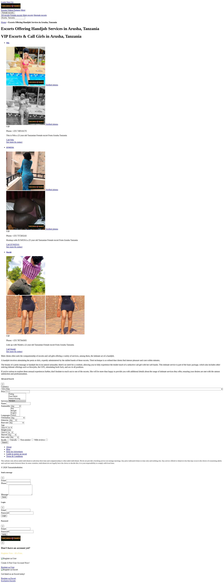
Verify (4, 534)
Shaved (4, 435)
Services (4, 401)
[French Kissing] (17, 399)
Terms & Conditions (14, 456)
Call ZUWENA (12, 244)
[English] (15, 413)
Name (3, 403)
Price (3, 391)
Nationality (5, 406)
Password (5, 513)
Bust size (4, 423)
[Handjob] (17, 401)
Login (3, 2)
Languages (5, 415)
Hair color (5, 437)
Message (4, 494)
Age (3, 425)
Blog (8, 449)
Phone (3, 483)
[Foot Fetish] (17, 396)
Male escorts (28, 15)
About (8, 447)
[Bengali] (15, 411)
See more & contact (14, 142)
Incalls (4, 440)
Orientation (5, 418)
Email (3, 480)
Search (4, 442)
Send (4, 497)
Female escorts (8, 13)
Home (3, 22)
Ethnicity (4, 420)
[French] (15, 415)
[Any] (15, 409)
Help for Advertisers (14, 452)
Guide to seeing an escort (16, 454)
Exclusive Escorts (8, 581)
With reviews (40, 440)
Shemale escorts (40, 15)
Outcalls (13, 440)
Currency (5, 387)
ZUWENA (10, 147)
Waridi (8, 252)
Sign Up (9, 2)
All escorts (5, 15)
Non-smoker (25, 440)
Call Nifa (10, 140)
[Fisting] (17, 394)
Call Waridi (11, 349)
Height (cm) (6, 430)
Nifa (7, 43)
